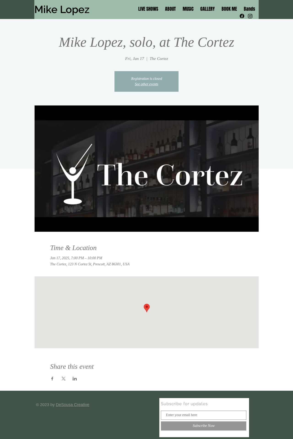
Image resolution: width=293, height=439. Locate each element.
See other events (146, 84)
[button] (249, 8)
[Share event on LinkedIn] (75, 378)
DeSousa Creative (72, 404)
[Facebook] (242, 16)
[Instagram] (250, 16)
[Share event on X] (63, 378)
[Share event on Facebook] (52, 378)
